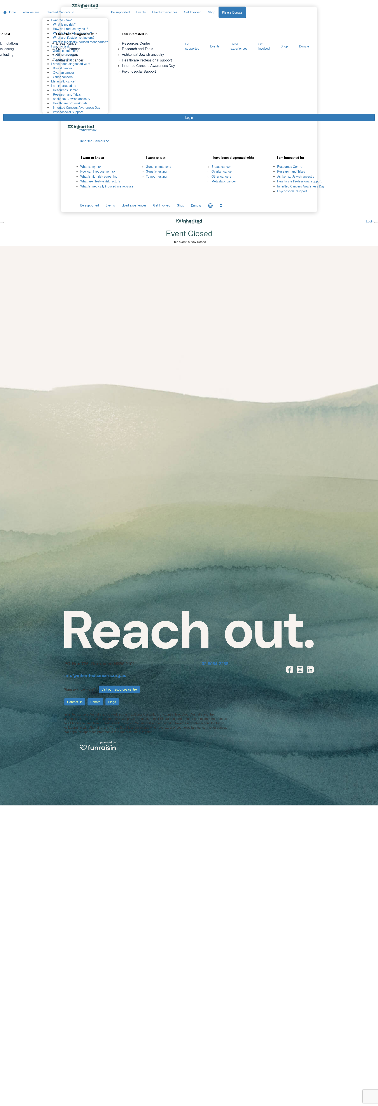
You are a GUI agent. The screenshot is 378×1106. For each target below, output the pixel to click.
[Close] (376, 222)
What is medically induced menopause (106, 186)
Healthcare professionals (69, 103)
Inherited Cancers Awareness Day (75, 107)
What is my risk (90, 166)
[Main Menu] (2, 222)
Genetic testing (156, 171)
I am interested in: (63, 85)
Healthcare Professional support (147, 60)
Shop (284, 46)
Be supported (192, 46)
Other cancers (67, 54)
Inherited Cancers (92, 141)
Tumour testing (156, 176)
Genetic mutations (158, 166)
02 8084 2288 (215, 663)
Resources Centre (64, 90)
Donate (304, 46)
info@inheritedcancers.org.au (95, 675)
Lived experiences (239, 46)
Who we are (88, 130)
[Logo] (85, 6)
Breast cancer (67, 43)
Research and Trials (66, 94)
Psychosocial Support (67, 112)
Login (189, 117)
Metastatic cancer (63, 81)
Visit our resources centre (119, 689)
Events (215, 46)
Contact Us (74, 702)
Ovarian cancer (68, 48)
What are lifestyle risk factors (100, 181)
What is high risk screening (98, 176)
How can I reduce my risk (97, 171)
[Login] (221, 205)
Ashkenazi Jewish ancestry (70, 98)
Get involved (264, 46)
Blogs (112, 702)
